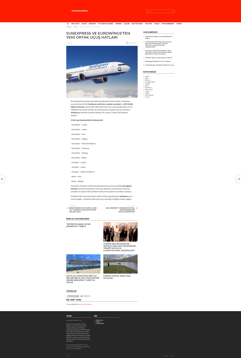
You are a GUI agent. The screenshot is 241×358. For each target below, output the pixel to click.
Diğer (146, 78)
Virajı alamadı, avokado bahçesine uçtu (159, 65)
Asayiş (84, 24)
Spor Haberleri (168, 24)
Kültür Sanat (137, 24)
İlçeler (127, 24)
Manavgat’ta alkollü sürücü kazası (157, 61)
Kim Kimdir (148, 87)
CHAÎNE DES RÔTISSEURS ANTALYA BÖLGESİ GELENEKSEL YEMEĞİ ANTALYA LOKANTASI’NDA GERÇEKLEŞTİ (119, 247)
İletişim (98, 322)
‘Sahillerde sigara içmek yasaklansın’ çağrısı (78, 225)
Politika (148, 24)
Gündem (118, 24)
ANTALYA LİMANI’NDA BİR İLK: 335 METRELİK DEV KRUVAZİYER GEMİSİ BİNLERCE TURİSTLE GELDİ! (82, 279)
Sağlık (156, 24)
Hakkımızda (99, 320)
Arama (173, 12)
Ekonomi (92, 24)
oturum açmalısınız (86, 304)
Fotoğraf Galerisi (105, 24)
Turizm (179, 24)
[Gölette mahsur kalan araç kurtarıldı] (120, 264)
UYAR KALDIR (100, 323)
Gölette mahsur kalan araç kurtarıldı (116, 277)
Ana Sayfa (75, 24)
